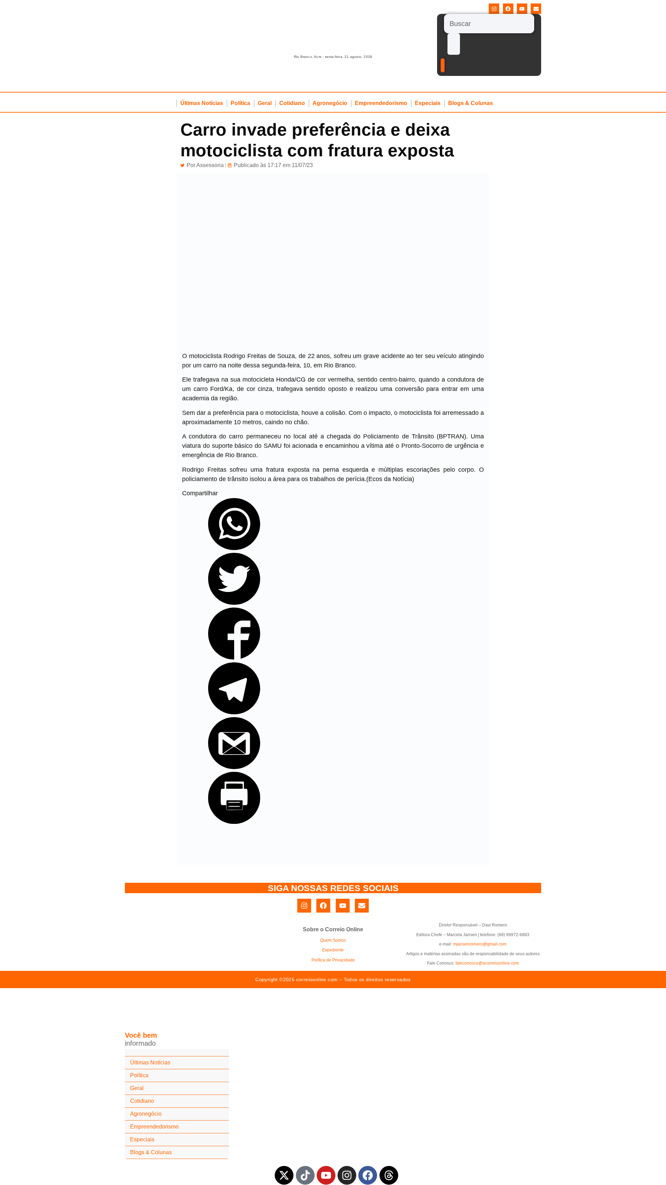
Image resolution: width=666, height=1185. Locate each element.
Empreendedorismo (381, 103)
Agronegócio (330, 103)
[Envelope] (536, 8)
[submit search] (453, 44)
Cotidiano (292, 103)
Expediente (333, 950)
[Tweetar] (234, 602)
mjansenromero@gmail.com (479, 944)
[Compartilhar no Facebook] (234, 657)
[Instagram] (494, 8)
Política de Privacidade (333, 960)
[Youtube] (522, 8)
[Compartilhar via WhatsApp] (234, 547)
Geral (265, 103)
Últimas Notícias (201, 103)
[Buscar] (489, 23)
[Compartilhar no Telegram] (234, 712)
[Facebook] (508, 8)
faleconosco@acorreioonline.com (487, 963)
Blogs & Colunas (470, 103)
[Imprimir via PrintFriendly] (234, 821)
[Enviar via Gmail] (234, 767)
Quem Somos (333, 940)
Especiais (428, 103)
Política (240, 103)
